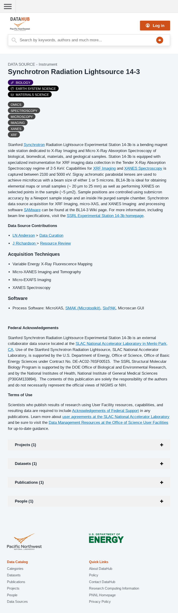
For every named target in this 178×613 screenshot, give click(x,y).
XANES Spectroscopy (143, 168)
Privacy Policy (100, 601)
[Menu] (8, 6)
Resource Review (55, 243)
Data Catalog (17, 562)
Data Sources (17, 601)
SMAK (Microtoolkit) (82, 308)
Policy (93, 575)
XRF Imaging (104, 168)
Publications (16, 582)
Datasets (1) (26, 463)
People (12, 595)
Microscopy (22, 117)
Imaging (18, 123)
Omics (16, 105)
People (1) (24, 501)
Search (159, 40)
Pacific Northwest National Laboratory (24, 542)
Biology (23, 82)
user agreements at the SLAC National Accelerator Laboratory (115, 417)
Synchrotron (34, 145)
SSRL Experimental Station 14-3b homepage (105, 216)
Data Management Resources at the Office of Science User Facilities (108, 422)
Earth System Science (36, 89)
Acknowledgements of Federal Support (105, 411)
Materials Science (32, 95)
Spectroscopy (24, 111)
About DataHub (100, 569)
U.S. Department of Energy (106, 542)
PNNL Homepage (102, 595)
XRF (14, 135)
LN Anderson (24, 235)
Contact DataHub (102, 582)
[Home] (31, 24)
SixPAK (109, 308)
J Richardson (25, 243)
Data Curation (51, 235)
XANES (16, 129)
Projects (13, 588)
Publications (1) (29, 482)
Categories (15, 569)
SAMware (32, 210)
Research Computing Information (114, 588)
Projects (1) (25, 445)
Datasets (14, 575)
